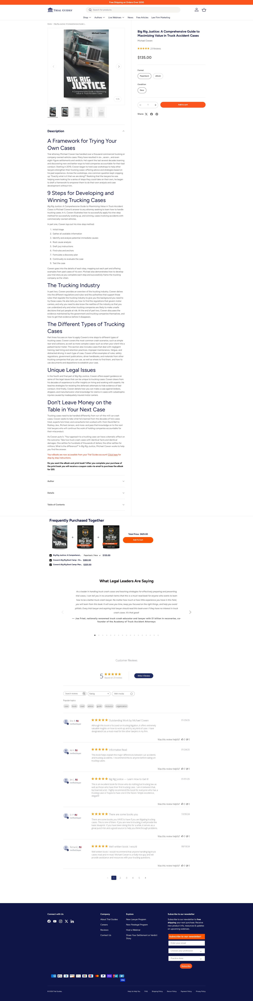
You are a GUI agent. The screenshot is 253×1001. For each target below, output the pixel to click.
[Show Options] (201, 950)
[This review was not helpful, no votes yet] (187, 739)
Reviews (104, 930)
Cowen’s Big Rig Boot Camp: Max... (67, 564)
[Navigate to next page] (145, 878)
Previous (62, 612)
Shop (85, 17)
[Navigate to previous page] (107, 878)
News (130, 17)
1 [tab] (95, 635)
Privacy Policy (201, 991)
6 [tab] (114, 635)
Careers (104, 924)
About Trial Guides (109, 919)
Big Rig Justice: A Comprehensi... (67, 555)
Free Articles (142, 17)
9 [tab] (126, 635)
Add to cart (183, 105)
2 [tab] (99, 635)
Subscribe (186, 966)
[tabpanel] (126, 612)
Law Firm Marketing (160, 17)
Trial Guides (57, 991)
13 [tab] (142, 635)
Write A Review (144, 675)
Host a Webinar (133, 930)
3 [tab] (102, 635)
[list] (86, 66)
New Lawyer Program (136, 919)
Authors (98, 17)
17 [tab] (158, 635)
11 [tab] (134, 635)
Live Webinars (114, 17)
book (74, 706)
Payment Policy (186, 991)
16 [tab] (154, 635)
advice (90, 706)
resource (109, 706)
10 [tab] (130, 635)
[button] (204, 10)
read (82, 706)
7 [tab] (118, 635)
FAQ (146, 991)
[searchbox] (72, 693)
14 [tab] (146, 635)
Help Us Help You (134, 991)
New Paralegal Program (137, 924)
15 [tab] (150, 635)
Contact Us (105, 935)
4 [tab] (106, 635)
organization (121, 706)
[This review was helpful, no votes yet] (182, 739)
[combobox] (133, 10)
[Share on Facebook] (151, 114)
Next (190, 612)
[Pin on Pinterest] (156, 114)
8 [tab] (122, 635)
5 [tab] (110, 635)
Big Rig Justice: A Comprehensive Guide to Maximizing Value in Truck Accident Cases (70, 24)
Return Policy (172, 991)
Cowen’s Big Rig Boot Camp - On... (67, 560)
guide (99, 706)
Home (49, 24)
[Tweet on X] (146, 114)
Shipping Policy (157, 991)
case (66, 706)
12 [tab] (138, 635)
